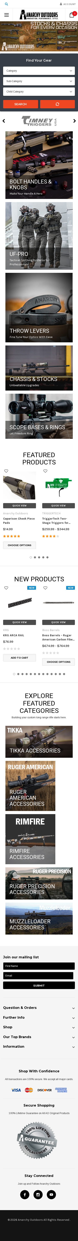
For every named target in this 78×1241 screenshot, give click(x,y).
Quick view (19, 505)
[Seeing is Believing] (39, 236)
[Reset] (57, 104)
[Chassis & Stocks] (39, 368)
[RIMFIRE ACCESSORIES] (30, 839)
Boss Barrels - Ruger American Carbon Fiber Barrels (58, 638)
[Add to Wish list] (6, 471)
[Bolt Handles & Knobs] (39, 165)
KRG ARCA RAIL (13, 635)
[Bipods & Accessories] (39, 416)
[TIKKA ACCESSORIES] (39, 742)
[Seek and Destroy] (39, 307)
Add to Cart (19, 657)
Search (20, 104)
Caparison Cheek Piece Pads (19, 521)
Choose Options (19, 545)
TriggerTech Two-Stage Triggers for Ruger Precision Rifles (57, 521)
